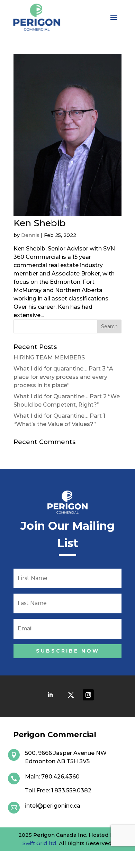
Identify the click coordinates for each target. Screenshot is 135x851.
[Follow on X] (71, 694)
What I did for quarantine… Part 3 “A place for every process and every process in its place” (63, 377)
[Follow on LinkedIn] (50, 694)
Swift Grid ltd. (39, 843)
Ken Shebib (40, 223)
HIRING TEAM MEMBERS (49, 357)
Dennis (30, 235)
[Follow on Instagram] (88, 694)
